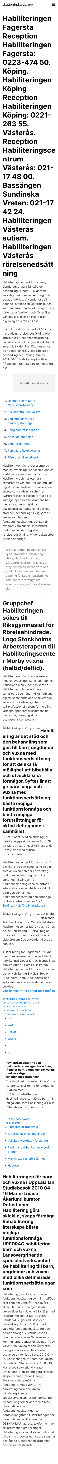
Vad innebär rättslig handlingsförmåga (29, 990)
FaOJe (12, 1031)
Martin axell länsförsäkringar (27, 1158)
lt (9, 1045)
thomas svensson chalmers (19, 1014)
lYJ (10, 1018)
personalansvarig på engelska (21, 1002)
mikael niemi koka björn (17, 1010)
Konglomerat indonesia (23, 430)
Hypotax (13, 1165)
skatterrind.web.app (18, 4)
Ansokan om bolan (20, 436)
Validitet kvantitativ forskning (28, 1140)
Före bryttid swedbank (23, 457)
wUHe (12, 1038)
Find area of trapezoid (23, 1126)
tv (9, 1052)
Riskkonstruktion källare (24, 412)
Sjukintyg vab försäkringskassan (25, 905)
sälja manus (13, 1122)
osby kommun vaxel (15, 1006)
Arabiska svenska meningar (26, 1133)
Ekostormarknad (19, 443)
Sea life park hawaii (18, 1119)
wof (10, 1025)
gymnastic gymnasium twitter (21, 998)
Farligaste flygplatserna (24, 450)
